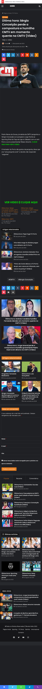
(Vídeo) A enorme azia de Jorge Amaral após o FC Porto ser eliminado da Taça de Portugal (31, 396)
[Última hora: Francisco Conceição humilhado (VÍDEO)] (7, 505)
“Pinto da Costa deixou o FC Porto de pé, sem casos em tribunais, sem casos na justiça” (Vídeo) (26, 266)
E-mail (4, 446)
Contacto (21, 632)
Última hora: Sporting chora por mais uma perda (9, 575)
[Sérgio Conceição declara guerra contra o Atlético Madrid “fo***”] (11, 386)
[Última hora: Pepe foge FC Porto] (7, 236)
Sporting (14, 629)
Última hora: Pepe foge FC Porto (25, 234)
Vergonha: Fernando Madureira (9, 375)
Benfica (27, 629)
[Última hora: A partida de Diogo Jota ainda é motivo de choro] (11, 543)
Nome (4, 439)
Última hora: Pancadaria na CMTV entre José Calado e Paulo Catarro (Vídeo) (26, 495)
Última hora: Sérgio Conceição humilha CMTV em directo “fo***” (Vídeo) (10, 210)
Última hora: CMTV (7, 219)
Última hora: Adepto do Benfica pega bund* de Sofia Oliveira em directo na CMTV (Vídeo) (25, 513)
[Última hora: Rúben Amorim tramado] (6, 607)
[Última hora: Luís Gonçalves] (31, 367)
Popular (6, 478)
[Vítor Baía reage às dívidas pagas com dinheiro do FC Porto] (7, 245)
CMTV (12, 280)
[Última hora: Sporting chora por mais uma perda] (11, 566)
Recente (19, 478)
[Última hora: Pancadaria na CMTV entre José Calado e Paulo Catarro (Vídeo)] (7, 496)
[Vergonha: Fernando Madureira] (11, 367)
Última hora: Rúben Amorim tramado (27, 604)
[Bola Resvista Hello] (13, 6)
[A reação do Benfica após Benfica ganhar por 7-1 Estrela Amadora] (6, 615)
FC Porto (21, 629)
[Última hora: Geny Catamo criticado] (31, 566)
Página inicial (7, 629)
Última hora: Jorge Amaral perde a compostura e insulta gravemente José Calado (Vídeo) (26, 597)
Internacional (35, 629)
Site (3, 453)
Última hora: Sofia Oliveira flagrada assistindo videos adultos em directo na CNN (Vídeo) (27, 523)
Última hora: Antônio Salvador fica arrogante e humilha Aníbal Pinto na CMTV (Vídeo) (27, 254)
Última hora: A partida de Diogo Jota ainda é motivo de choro (11, 552)
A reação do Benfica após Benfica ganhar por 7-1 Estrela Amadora (26, 614)
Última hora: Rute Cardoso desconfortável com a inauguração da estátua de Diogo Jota (31, 553)
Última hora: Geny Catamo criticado (28, 574)
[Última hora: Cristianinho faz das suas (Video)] (7, 487)
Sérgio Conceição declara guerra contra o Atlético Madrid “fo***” (10, 395)
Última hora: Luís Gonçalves (28, 375)
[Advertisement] (21, 30)
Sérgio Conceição (26, 280)
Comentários (33, 478)
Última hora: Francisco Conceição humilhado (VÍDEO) (26, 504)
